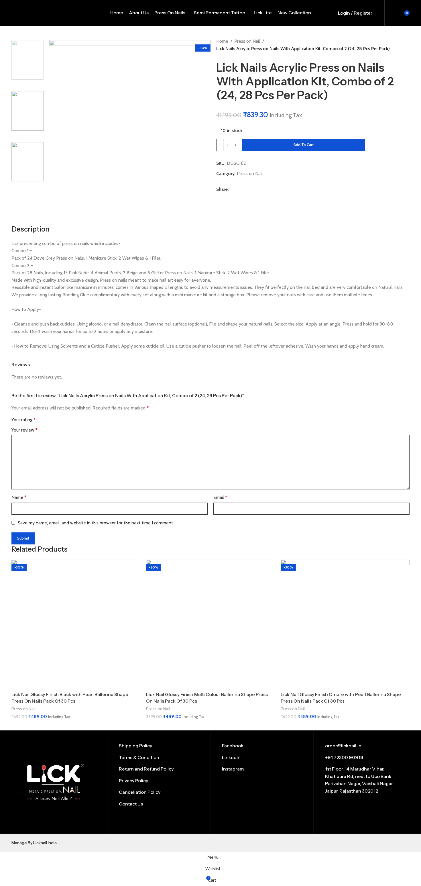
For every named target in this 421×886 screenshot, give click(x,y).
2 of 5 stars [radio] (48, 419)
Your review (24, 430)
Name (18, 497)
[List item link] (159, 746)
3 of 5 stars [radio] (53, 419)
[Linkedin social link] (241, 197)
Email (220, 497)
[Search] (379, 13)
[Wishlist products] (390, 13)
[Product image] (75, 624)
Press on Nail (247, 41)
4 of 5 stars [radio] (58, 419)
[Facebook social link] (219, 197)
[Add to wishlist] (373, 145)
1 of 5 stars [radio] (43, 419)
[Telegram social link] (248, 197)
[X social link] (227, 197)
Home (222, 41)
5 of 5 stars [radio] (63, 419)
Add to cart (304, 144)
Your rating (23, 419)
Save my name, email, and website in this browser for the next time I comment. (96, 523)
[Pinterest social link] (234, 197)
